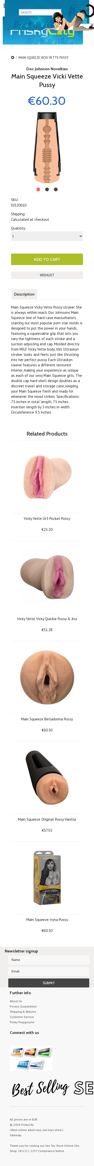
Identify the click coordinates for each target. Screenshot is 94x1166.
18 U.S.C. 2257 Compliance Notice (41, 1151)
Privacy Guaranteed (23, 1006)
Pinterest (30, 1042)
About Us (16, 1001)
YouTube (22, 1042)
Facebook (39, 1042)
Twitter (13, 1042)
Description (24, 294)
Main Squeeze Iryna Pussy (47, 919)
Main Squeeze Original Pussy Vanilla (47, 819)
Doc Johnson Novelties (47, 69)
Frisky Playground (22, 1022)
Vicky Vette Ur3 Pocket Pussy (47, 518)
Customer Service (22, 1017)
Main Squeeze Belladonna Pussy (47, 719)
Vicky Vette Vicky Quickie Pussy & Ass (47, 618)
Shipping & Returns (23, 1011)
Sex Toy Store (54, 1145)
